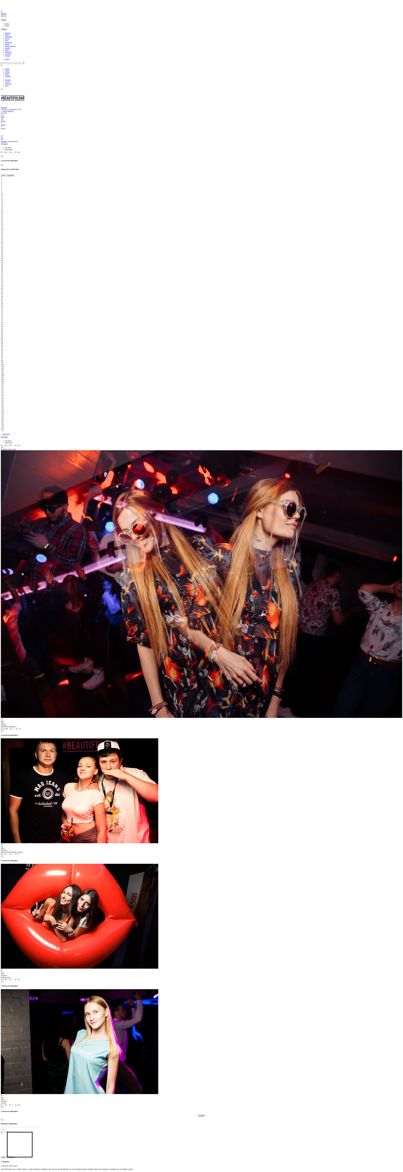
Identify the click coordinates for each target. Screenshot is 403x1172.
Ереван (7, 56)
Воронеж (8, 52)
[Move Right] (4, 1131)
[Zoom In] (2, 1129)
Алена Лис (6, 434)
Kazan (7, 39)
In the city (8, 84)
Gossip (7, 82)
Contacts (8, 76)
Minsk (7, 44)
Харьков (8, 54)
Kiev (6, 40)
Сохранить (10, 175)
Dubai (7, 35)
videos (7, 71)
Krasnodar (8, 42)
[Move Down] (8, 1131)
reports (7, 69)
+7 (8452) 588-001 (7, 111)
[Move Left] (2, 1131)
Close (3, 175)
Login (7, 59)
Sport (7, 86)
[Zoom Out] (4, 1129)
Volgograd (8, 37)
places (7, 74)
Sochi (7, 50)
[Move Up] (6, 1131)
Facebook (8, 148)
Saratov (4, 29)
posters (7, 73)
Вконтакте (8, 149)
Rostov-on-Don (10, 46)
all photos (201, 1115)
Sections (3, 13)
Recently (8, 80)
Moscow (8, 33)
